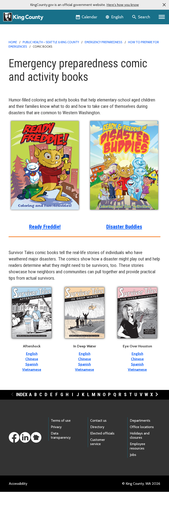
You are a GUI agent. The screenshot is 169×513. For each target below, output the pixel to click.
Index (22, 394)
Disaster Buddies (124, 227)
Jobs (133, 455)
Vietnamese (31, 369)
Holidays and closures (139, 435)
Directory (97, 427)
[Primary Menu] (162, 17)
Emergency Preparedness (103, 42)
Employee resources (137, 446)
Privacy (56, 427)
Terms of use (61, 420)
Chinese (31, 359)
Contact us (98, 420)
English (32, 354)
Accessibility (18, 483)
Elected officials (102, 433)
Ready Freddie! (45, 227)
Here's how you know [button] (123, 5)
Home (13, 42)
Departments (140, 420)
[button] (164, 5)
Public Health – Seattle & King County (51, 42)
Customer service (97, 442)
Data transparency (61, 435)
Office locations (142, 427)
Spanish (31, 364)
